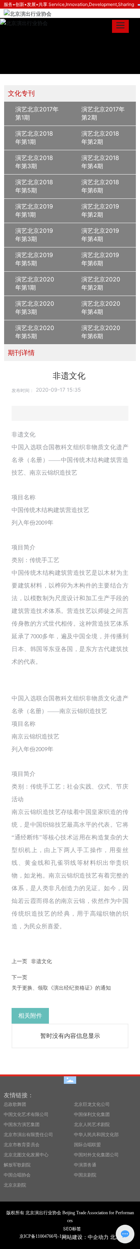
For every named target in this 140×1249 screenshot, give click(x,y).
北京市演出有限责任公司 (28, 1134)
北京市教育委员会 (22, 1144)
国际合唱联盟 (87, 1144)
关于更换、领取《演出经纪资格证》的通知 (61, 987)
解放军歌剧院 (17, 1165)
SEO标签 (72, 1228)
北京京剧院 (15, 1185)
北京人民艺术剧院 (92, 1124)
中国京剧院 (85, 1175)
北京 (115, 1237)
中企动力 (98, 1237)
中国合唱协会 (17, 1175)
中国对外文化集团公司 (96, 1154)
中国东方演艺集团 (22, 1124)
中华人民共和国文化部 (96, 1134)
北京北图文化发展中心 (26, 1154)
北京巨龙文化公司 (92, 1104)
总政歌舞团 (15, 1104)
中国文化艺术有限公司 (26, 1114)
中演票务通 (85, 1165)
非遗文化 (41, 961)
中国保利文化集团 (92, 1114)
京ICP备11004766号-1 (40, 1236)
